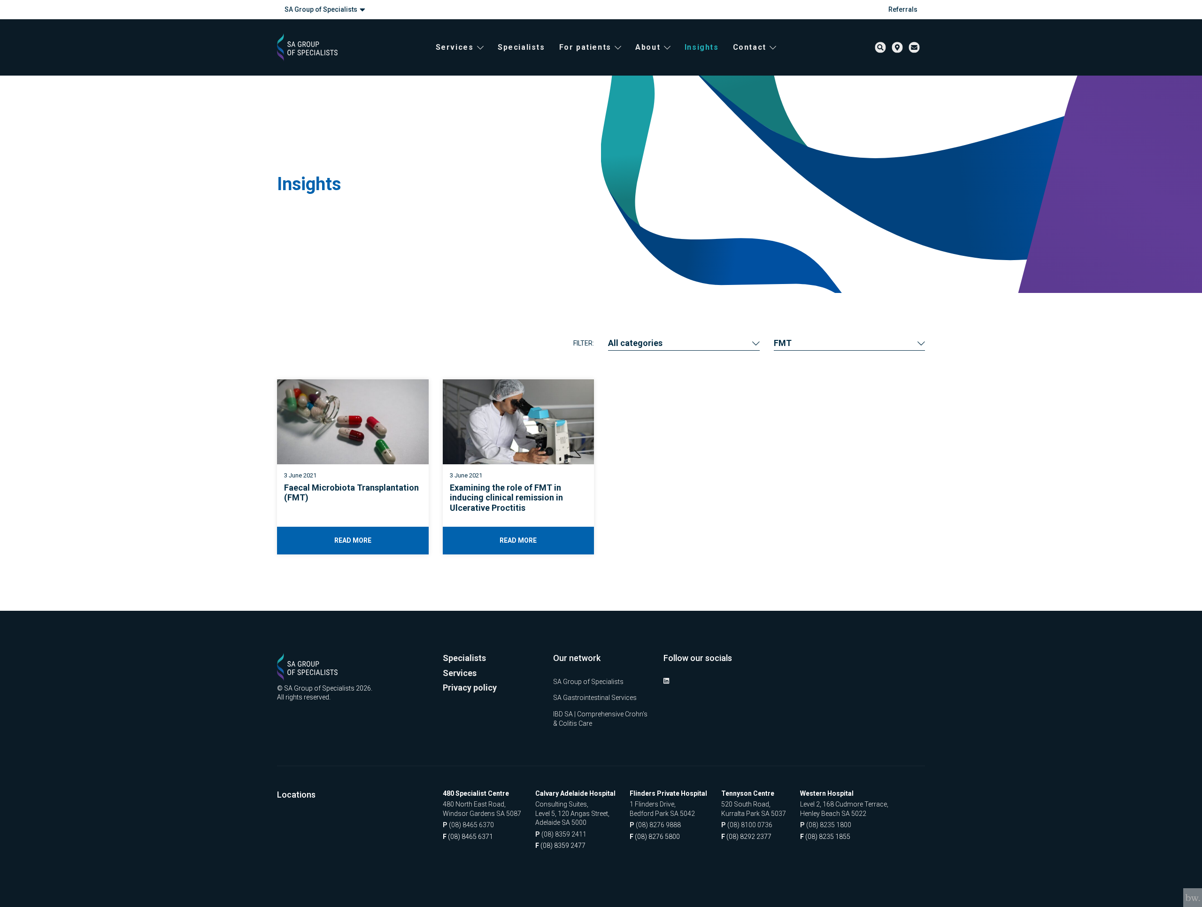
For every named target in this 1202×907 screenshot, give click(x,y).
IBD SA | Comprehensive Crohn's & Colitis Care (600, 718)
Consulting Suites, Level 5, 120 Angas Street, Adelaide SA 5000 (572, 813)
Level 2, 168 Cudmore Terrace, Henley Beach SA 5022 (844, 808)
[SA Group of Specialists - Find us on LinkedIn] (666, 680)
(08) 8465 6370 (468, 825)
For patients (585, 47)
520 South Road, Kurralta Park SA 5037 (753, 808)
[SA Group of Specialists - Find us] (897, 47)
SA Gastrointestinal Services (595, 697)
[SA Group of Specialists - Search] (880, 47)
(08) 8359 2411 (560, 834)
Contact (749, 47)
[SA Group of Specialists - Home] (307, 47)
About (647, 47)
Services (455, 47)
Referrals (902, 9)
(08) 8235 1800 (825, 825)
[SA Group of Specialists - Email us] (914, 47)
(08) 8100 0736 (746, 825)
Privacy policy (470, 687)
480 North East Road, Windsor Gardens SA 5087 (482, 808)
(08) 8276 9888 (655, 825)
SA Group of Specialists (321, 9)
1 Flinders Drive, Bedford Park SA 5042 (662, 808)
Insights (702, 47)
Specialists (521, 47)
